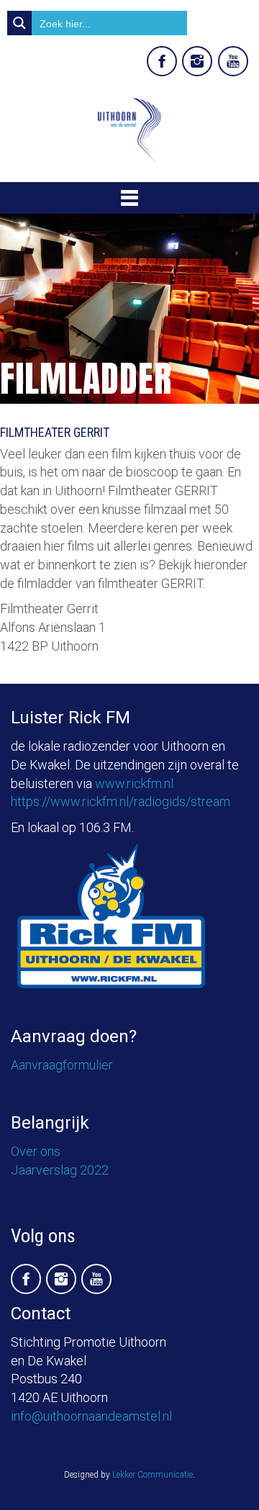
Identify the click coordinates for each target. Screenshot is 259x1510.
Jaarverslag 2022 (60, 1169)
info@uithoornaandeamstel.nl (91, 1416)
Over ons (35, 1151)
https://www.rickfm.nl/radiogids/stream (120, 801)
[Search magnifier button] (19, 23)
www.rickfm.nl (134, 783)
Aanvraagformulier (62, 1064)
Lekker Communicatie (152, 1475)
